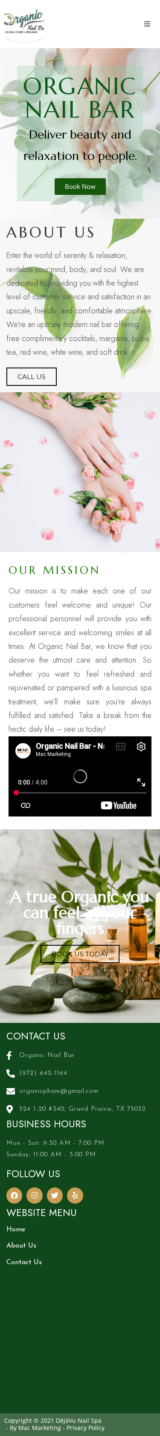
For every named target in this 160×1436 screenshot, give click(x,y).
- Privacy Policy (84, 1428)
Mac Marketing (39, 1428)
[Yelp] (75, 1195)
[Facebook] (14, 1195)
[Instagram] (34, 1195)
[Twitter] (55, 1195)
